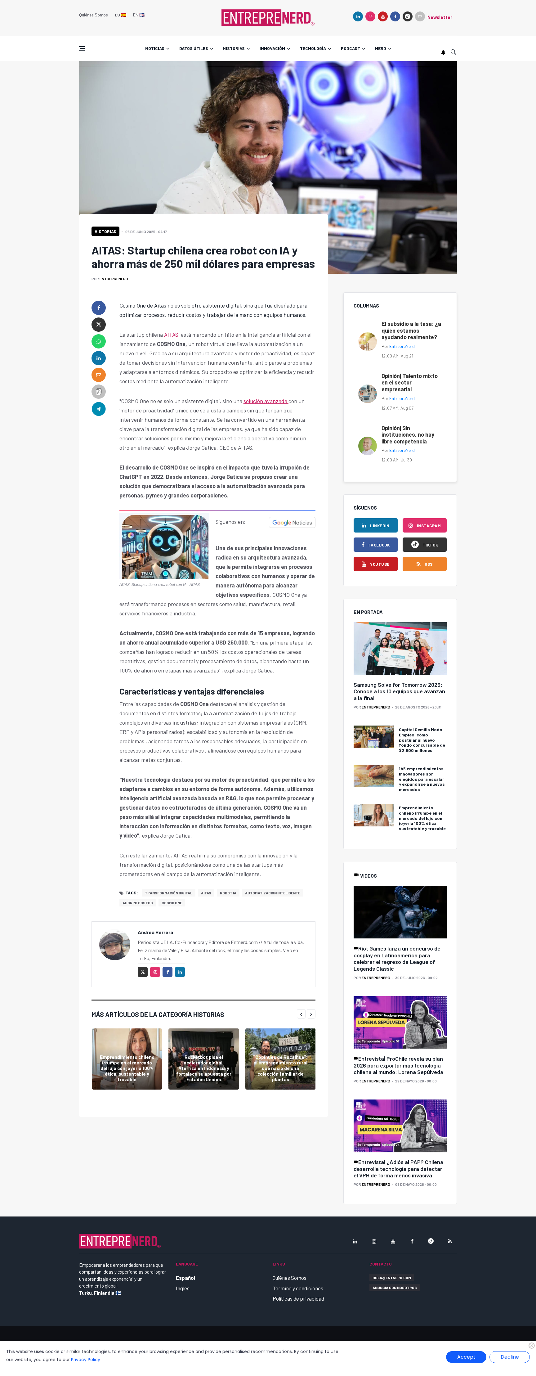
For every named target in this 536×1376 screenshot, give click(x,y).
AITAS (172, 334)
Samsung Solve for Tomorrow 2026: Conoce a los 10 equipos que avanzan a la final (399, 691)
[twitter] (99, 324)
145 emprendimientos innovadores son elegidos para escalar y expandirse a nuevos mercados (422, 779)
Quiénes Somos (93, 14)
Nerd (380, 48)
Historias (234, 48)
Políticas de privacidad (298, 1298)
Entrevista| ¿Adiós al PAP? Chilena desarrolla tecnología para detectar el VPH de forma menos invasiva (398, 1168)
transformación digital (168, 893)
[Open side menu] (82, 48)
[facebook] (395, 16)
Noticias (154, 48)
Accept (466, 1356)
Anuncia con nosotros (395, 1287)
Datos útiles (193, 48)
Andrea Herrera (155, 932)
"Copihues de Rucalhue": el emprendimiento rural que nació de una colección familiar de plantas (280, 1068)
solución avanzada (265, 401)
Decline (510, 1356)
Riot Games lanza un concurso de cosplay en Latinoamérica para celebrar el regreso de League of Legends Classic (397, 958)
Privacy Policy (85, 1359)
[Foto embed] (164, 545)
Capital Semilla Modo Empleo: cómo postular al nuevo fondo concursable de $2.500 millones (422, 740)
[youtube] (383, 16)
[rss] (450, 1241)
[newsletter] (420, 16)
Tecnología (313, 48)
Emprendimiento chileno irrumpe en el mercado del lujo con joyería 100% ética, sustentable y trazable (127, 1068)
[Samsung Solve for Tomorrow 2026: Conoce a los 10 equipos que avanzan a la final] (400, 648)
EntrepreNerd (114, 279)
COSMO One (172, 903)
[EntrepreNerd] (268, 17)
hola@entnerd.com (392, 1277)
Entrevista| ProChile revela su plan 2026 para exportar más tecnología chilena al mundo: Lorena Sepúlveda (398, 1065)
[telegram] (99, 408)
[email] (99, 375)
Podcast (350, 48)
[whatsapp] (99, 341)
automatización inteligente (272, 893)
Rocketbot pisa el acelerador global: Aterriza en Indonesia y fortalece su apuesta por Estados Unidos (203, 1068)
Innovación (272, 48)
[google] (408, 16)
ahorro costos (138, 903)
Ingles (183, 1288)
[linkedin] (358, 16)
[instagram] (370, 16)
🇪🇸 (120, 14)
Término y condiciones (298, 1288)
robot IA (228, 893)
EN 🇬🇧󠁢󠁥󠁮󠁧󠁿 (139, 14)
